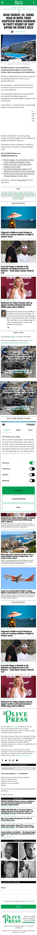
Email (4, 888)
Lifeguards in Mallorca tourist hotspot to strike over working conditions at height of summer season (17, 234)
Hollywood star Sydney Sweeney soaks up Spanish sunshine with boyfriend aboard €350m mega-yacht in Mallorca (16, 305)
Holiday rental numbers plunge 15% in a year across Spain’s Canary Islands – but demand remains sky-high (17, 826)
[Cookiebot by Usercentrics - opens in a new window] (26, 425)
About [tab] (30, 430)
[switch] (32, 468)
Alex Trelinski (21, 32)
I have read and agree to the (19, 901)
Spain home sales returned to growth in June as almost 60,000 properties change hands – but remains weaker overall (17, 556)
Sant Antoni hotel (29, 195)
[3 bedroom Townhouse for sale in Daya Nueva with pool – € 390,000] (18, 370)
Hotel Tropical (30, 193)
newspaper (19, 195)
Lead (23, 9)
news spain (10, 195)
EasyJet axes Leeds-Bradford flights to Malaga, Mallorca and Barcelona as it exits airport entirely (18, 592)
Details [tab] (18, 430)
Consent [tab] (6, 430)
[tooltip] (8, 327)
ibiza (3, 195)
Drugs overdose (18, 193)
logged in (13, 337)
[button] (34, 768)
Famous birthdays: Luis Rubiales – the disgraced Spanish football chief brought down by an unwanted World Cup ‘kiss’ (18, 833)
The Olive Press (18, 198)
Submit (18, 907)
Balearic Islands (10, 9)
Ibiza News (22, 180)
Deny (18, 507)
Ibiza (19, 9)
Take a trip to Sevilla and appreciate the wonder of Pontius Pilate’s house (16, 819)
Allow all (18, 490)
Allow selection (18, 499)
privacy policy (29, 901)
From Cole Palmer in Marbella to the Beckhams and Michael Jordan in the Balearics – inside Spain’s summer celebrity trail (17, 269)
